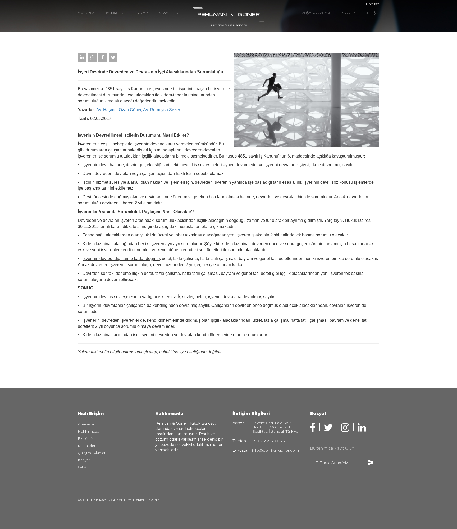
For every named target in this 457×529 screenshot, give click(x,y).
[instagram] (345, 428)
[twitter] (328, 428)
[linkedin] (362, 428)
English (372, 4)
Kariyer (84, 460)
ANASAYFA (86, 13)
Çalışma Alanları (92, 452)
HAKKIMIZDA (114, 13)
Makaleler (86, 445)
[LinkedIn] (82, 57)
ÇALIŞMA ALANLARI (315, 13)
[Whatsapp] (92, 57)
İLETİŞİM (372, 13)
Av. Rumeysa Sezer (161, 109)
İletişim (84, 467)
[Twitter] (113, 57)
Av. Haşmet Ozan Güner (118, 109)
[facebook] (313, 428)
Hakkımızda (88, 431)
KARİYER (348, 13)
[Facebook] (102, 57)
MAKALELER (168, 13)
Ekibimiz (85, 438)
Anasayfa (86, 424)
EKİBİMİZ (141, 13)
